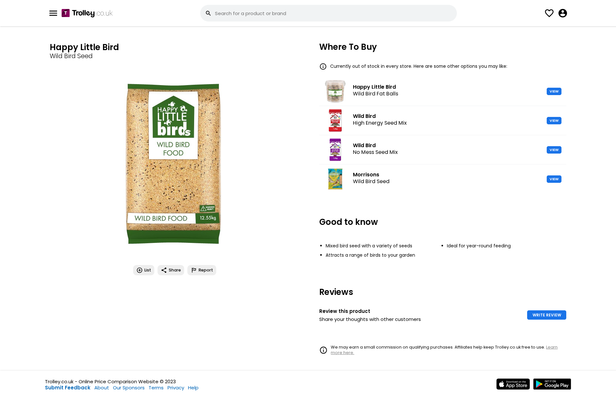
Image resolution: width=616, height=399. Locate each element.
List (147, 270)
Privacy (175, 387)
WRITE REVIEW (547, 315)
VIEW (554, 91)
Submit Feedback (67, 387)
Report (206, 270)
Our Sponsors (129, 387)
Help (193, 387)
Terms (156, 387)
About (101, 387)
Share (175, 270)
